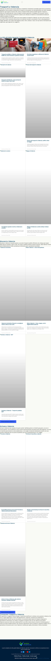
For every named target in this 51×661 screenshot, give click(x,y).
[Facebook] (21, 652)
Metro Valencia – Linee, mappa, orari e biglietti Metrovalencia (36, 324)
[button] (22, 2)
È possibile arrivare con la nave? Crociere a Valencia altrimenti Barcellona (12, 510)
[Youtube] (27, 652)
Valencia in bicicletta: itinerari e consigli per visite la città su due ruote (12, 324)
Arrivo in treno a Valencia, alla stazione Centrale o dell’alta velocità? (11, 599)
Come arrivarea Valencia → (7, 612)
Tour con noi (46, 2)
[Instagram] (25, 652)
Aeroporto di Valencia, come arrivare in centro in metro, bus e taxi (11, 80)
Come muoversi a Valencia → (8, 421)
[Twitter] (23, 652)
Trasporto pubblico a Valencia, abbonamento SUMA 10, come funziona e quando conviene (12, 55)
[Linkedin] (29, 652)
